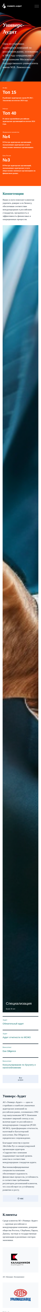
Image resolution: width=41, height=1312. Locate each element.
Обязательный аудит (13, 1023)
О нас (21, 1198)
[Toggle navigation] (37, 6)
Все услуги (20, 1079)
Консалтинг (7, 1047)
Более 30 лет (10, 1009)
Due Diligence (9, 1051)
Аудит (5, 1020)
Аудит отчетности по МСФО (17, 1037)
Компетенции (13, 194)
